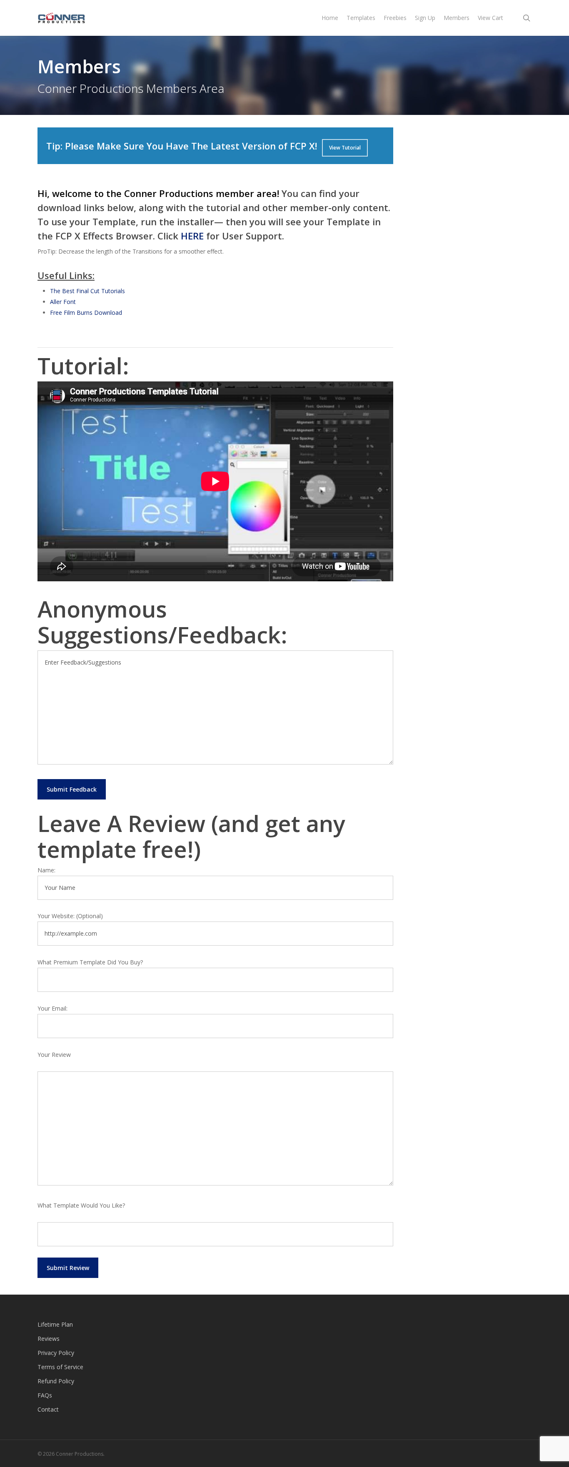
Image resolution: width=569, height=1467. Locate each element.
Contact (48, 1409)
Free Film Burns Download (86, 312)
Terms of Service (60, 1367)
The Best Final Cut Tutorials (87, 291)
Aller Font (63, 302)
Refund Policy (55, 1381)
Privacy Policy (55, 1353)
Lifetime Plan (55, 1324)
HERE (192, 235)
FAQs (44, 1395)
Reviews (48, 1338)
